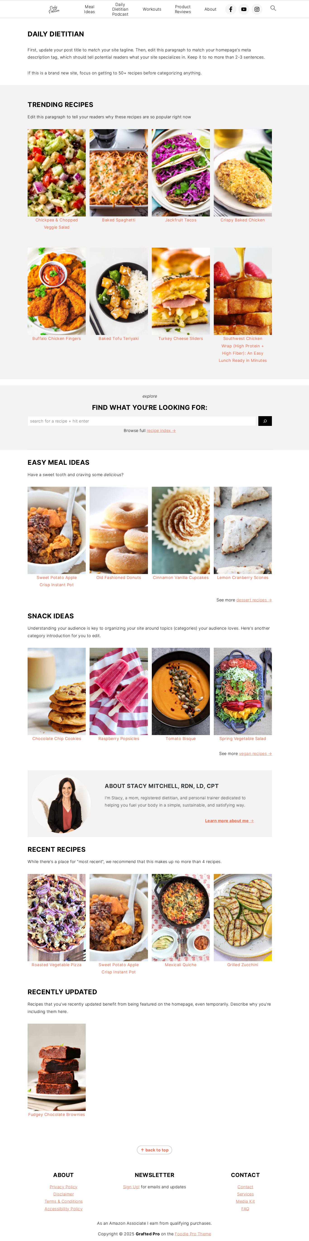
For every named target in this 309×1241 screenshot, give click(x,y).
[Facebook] (230, 9)
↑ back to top (154, 1150)
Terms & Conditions (64, 1201)
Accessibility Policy (64, 1208)
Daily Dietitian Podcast (120, 9)
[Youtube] (244, 9)
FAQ (245, 1208)
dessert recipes (251, 600)
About (210, 9)
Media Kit (245, 1201)
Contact (245, 1186)
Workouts (152, 9)
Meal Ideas (89, 9)
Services (245, 1194)
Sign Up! (131, 1186)
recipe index (159, 430)
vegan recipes (253, 753)
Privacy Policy (64, 1186)
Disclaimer (63, 1194)
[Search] (265, 421)
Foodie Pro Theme (193, 1234)
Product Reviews (183, 9)
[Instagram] (257, 9)
